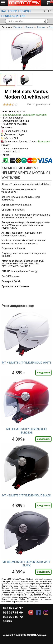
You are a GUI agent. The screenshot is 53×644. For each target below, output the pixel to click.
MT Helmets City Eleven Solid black (26, 495)
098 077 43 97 (13, 608)
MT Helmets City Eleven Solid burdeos (26, 430)
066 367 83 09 (13, 612)
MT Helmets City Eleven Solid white (26, 362)
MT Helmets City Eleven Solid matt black (26, 563)
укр (50, 10)
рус (45, 10)
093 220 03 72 (13, 617)
